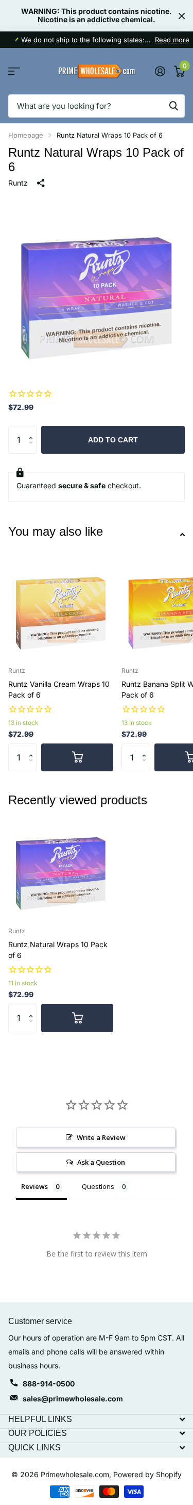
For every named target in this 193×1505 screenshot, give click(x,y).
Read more (172, 40)
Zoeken (173, 106)
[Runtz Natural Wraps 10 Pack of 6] (60, 866)
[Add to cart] (77, 757)
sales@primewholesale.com (73, 1398)
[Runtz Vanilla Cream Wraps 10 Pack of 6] (60, 605)
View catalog (14, 71)
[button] (33, 430)
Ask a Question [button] (101, 1162)
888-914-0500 (49, 1383)
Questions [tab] (98, 1186)
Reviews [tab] (34, 1186)
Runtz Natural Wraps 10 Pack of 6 (58, 950)
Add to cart (113, 440)
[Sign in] (159, 71)
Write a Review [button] (101, 1137)
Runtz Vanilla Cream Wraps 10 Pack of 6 (59, 689)
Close (181, 15)
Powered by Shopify (147, 1474)
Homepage (25, 135)
